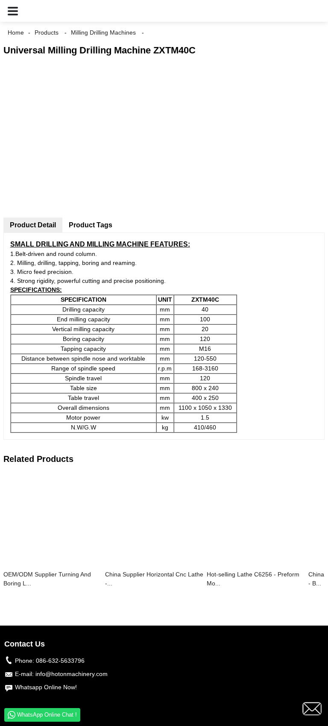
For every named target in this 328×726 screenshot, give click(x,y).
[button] (13, 11)
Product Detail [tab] (33, 225)
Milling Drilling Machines (103, 32)
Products (47, 32)
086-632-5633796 (60, 660)
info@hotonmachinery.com (71, 673)
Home (16, 32)
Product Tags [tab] (90, 225)
